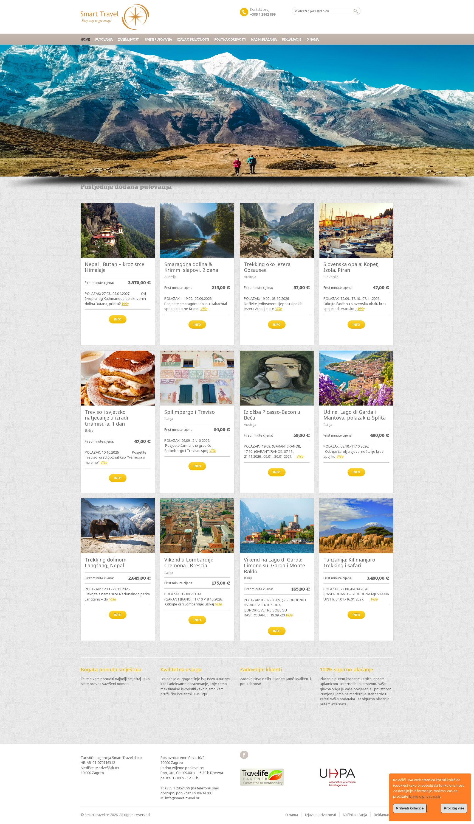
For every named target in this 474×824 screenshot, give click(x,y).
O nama (312, 39)
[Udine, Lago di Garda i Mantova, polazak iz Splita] (356, 378)
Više (125, 303)
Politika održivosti (230, 39)
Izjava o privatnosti (193, 39)
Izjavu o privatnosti (424, 797)
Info (118, 319)
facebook (244, 755)
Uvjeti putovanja (158, 39)
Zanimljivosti (128, 39)
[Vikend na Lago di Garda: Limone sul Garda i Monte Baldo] (277, 525)
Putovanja (103, 39)
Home (85, 39)
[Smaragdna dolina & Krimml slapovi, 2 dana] (197, 230)
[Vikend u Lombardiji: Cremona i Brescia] (197, 525)
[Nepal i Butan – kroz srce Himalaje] (118, 230)
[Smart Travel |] (115, 17)
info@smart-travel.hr (182, 797)
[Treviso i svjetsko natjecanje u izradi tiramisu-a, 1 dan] (118, 378)
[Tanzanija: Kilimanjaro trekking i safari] (356, 525)
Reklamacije (291, 39)
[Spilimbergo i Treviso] (197, 378)
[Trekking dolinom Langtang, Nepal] (118, 525)
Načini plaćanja (263, 39)
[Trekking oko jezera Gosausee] (277, 230)
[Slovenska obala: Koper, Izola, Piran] (356, 230)
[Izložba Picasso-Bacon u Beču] (277, 378)
